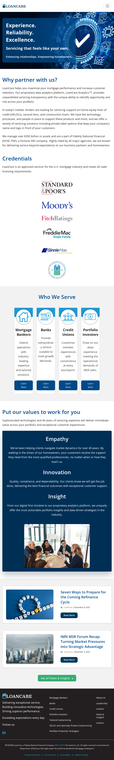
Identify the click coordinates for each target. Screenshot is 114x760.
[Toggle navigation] (107, 6)
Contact (100, 708)
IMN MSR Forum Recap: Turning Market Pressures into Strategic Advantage (83, 641)
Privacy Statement (32, 755)
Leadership (101, 703)
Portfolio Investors (58, 714)
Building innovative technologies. (23, 707)
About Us (100, 697)
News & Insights (100, 716)
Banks (52, 703)
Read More (69, 615)
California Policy (81, 755)
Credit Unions (56, 708)
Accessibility (65, 755)
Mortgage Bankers (58, 697)
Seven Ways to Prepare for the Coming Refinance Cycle (83, 597)
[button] (4, 732)
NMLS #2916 (60, 745)
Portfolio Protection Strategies (64, 731)
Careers (100, 722)
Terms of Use (50, 755)
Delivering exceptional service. (21, 702)
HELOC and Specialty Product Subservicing (70, 725)
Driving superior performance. (21, 711)
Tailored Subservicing (60, 720)
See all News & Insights (56, 678)
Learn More (23, 385)
